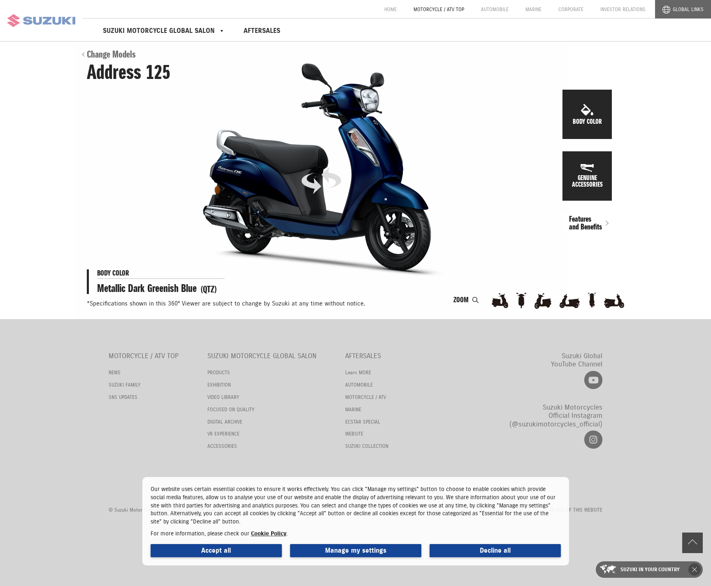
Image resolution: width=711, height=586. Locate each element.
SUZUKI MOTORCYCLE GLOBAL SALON (261, 356)
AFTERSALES (262, 31)
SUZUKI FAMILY (124, 385)
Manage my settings (355, 550)
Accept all (216, 550)
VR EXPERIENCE (223, 434)
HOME (390, 9)
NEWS (115, 372)
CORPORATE (570, 9)
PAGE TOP (694, 545)
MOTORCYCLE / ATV (365, 397)
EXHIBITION (219, 385)
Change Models (111, 54)
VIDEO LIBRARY (223, 397)
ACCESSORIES (222, 446)
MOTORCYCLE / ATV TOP (439, 9)
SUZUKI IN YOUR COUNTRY (650, 569)
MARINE (533, 9)
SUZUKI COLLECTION (366, 446)
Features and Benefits (585, 223)
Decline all (495, 550)
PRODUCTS (218, 372)
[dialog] (355, 521)
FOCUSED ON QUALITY (230, 409)
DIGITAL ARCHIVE (224, 422)
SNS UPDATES (123, 397)
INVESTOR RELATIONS (623, 9)
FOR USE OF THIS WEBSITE (574, 510)
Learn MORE (358, 372)
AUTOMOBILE (495, 9)
